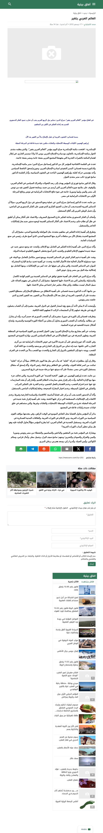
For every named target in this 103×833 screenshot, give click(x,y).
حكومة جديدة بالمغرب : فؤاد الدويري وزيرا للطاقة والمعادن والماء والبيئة (66, 772)
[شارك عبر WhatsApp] (55, 449)
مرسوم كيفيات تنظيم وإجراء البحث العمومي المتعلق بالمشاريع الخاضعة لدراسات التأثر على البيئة (66, 709)
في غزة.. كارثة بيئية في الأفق (51, 490)
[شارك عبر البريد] (67, 449)
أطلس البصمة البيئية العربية (67, 801)
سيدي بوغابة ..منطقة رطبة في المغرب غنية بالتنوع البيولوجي (67, 686)
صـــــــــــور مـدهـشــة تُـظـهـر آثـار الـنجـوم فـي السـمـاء (66, 792)
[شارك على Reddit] (44, 449)
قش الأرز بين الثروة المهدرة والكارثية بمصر (66, 727)
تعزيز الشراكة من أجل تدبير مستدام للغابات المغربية (67, 599)
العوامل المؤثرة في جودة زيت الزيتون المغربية (67, 620)
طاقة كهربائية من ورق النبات (66, 715)
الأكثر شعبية (73, 581)
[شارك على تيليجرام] (32, 449)
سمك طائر (74, 758)
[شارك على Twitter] (78, 449)
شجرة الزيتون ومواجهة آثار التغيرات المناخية (21, 491)
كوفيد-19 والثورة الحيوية (81, 490)
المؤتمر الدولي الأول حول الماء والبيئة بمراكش (67, 695)
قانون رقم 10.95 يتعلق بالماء (68, 588)
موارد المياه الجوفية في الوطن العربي (68, 642)
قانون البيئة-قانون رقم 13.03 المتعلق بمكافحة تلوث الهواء (66, 609)
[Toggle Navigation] (94, 4)
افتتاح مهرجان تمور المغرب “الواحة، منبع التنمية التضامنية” (67, 675)
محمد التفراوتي (90, 24)
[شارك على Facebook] (90, 449)
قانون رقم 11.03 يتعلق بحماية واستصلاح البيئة (68, 663)
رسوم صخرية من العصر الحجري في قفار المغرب (68, 738)
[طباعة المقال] (21, 449)
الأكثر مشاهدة (87, 581)
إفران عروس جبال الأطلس (67, 651)
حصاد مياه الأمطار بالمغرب (67, 748)
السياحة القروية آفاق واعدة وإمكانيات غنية (67, 631)
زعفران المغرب (72, 780)
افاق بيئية (77, 13)
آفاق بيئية (84, 4)
